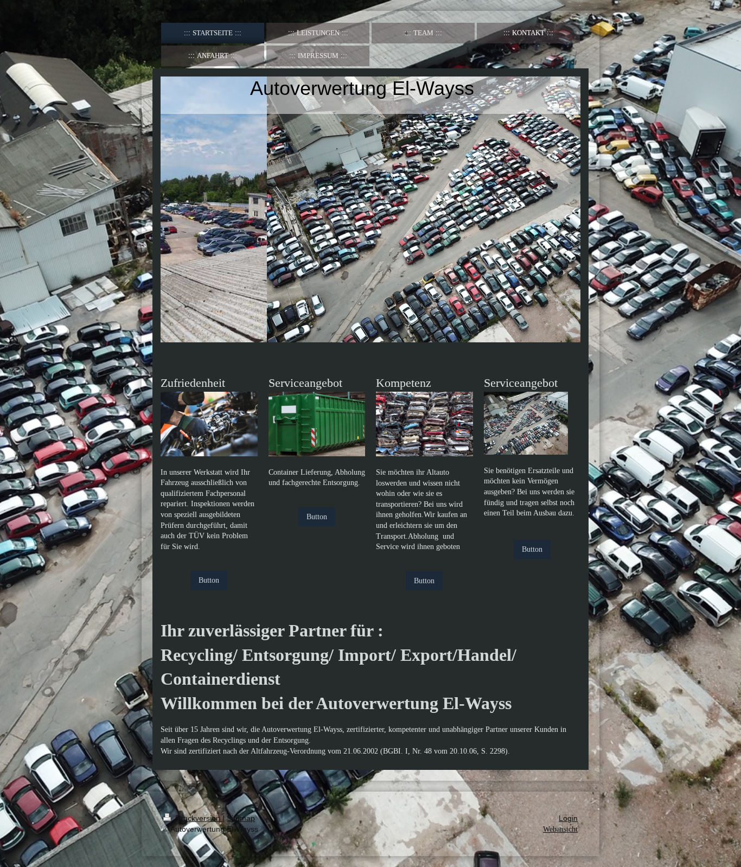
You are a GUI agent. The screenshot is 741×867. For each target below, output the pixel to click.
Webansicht (560, 829)
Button (209, 580)
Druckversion (197, 818)
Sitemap (241, 818)
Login (568, 818)
